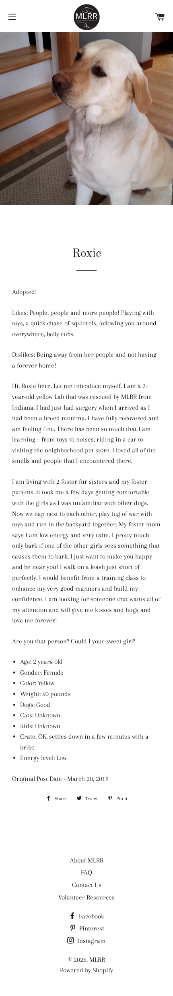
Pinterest (91, 928)
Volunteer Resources (86, 897)
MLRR (97, 959)
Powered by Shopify (86, 970)
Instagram (91, 941)
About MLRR (86, 860)
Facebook (90, 916)
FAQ (86, 872)
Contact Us (86, 885)
